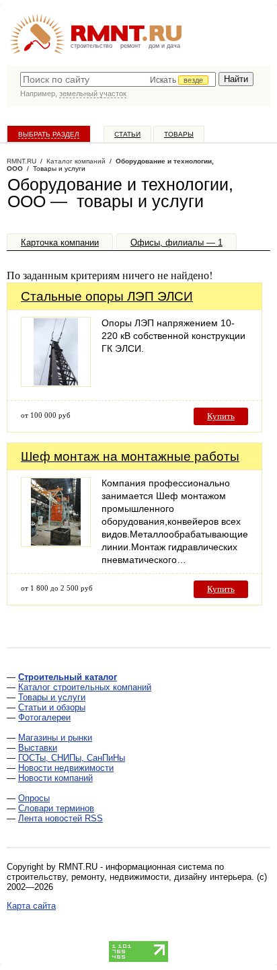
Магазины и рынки (55, 738)
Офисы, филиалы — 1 (176, 242)
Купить (221, 416)
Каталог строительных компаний (84, 687)
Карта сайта (31, 906)
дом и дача (164, 45)
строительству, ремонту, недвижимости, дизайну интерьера (129, 877)
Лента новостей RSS (60, 818)
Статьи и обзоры (51, 707)
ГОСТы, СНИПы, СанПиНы (71, 758)
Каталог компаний (76, 161)
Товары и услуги (51, 697)
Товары (179, 134)
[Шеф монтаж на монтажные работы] (56, 543)
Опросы (34, 798)
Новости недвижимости (66, 768)
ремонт (130, 45)
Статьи (127, 134)
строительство (91, 45)
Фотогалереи (44, 717)
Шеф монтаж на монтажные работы (130, 456)
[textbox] (118, 79)
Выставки (37, 748)
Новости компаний (55, 778)
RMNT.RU (21, 161)
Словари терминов (56, 808)
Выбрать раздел (48, 134)
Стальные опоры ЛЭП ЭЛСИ (107, 296)
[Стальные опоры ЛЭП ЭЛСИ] (56, 383)
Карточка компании (60, 242)
